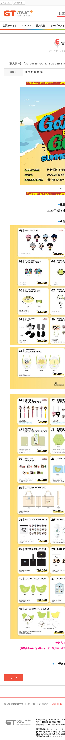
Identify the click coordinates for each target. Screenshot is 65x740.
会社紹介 (31, 704)
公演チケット (10, 25)
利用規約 (43, 704)
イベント (26, 25)
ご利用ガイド (19, 3)
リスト (14, 677)
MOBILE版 (56, 704)
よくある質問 (6, 3)
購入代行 (40, 25)
